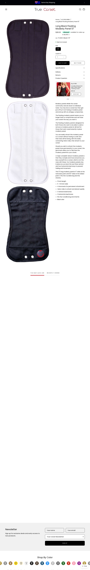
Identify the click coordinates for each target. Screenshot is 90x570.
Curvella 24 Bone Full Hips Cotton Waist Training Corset (76, 87)
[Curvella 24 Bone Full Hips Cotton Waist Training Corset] (63, 89)
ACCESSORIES (65, 19)
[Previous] (5, 2)
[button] (80, 9)
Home (57, 19)
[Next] (84, 2)
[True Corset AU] (45, 9)
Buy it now (77, 63)
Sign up (64, 543)
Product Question (61, 78)
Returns (58, 75)
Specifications (60, 68)
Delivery (58, 72)
